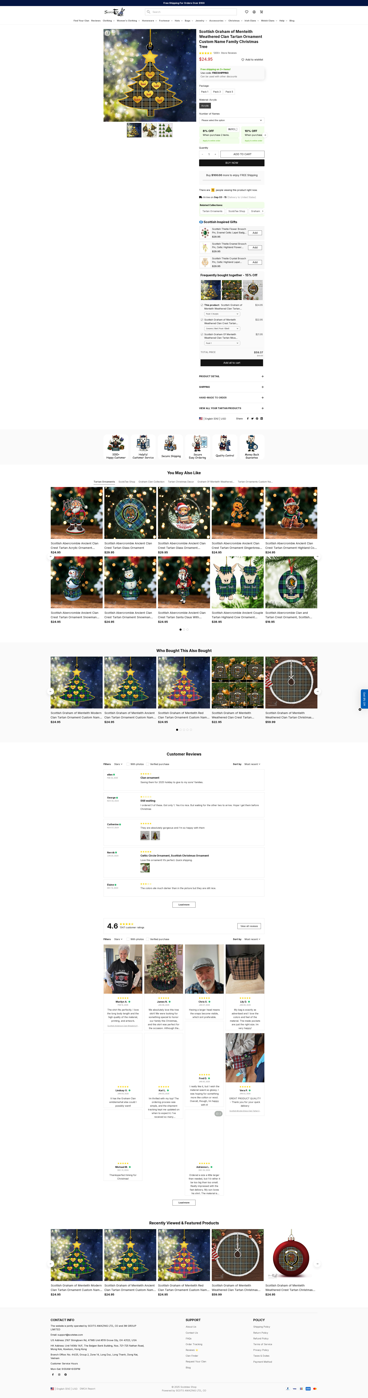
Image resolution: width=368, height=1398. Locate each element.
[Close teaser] (360, 709)
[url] (225, 53)
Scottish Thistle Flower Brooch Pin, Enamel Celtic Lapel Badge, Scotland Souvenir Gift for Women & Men (229, 231)
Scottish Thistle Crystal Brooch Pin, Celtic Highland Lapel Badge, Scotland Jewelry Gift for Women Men (229, 260)
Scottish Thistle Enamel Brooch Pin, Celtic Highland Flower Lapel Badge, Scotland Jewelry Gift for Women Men (229, 245)
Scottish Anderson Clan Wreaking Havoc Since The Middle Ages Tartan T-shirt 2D (123, 1026)
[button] (364, 699)
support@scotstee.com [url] (70, 1334)
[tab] (180, 629)
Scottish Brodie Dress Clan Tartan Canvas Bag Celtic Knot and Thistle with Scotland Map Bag (245, 1111)
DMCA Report (87, 1388)
